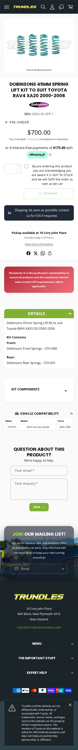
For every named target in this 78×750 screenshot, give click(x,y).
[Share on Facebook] (28, 253)
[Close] (70, 705)
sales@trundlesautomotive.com (39, 627)
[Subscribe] (62, 569)
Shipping (32, 139)
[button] (6, 6)
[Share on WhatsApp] (42, 253)
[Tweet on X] (35, 253)
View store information (39, 244)
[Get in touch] (61, 6)
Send (36, 507)
